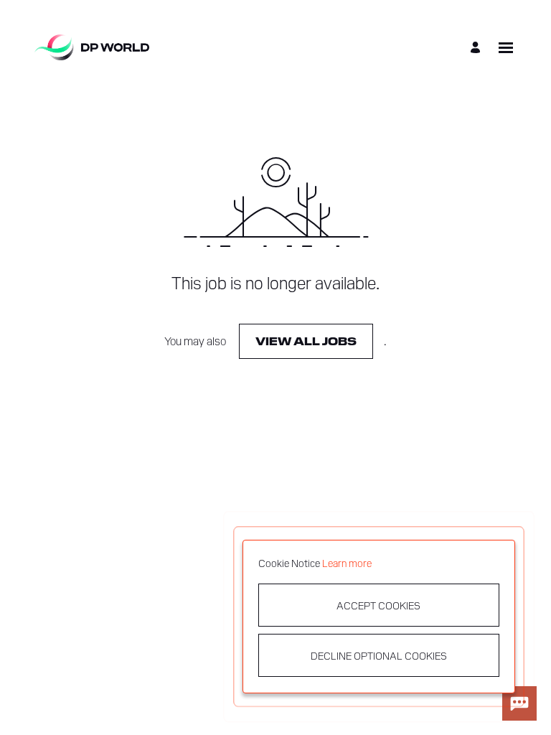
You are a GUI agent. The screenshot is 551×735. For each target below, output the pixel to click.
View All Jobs (306, 340)
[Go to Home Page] (91, 47)
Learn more (347, 562)
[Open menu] (506, 48)
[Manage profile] (477, 47)
